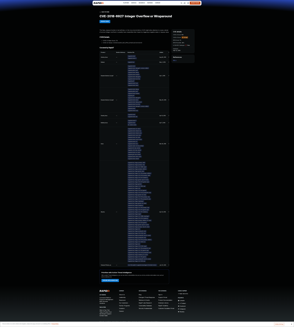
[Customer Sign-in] (188, 3)
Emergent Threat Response (147, 297)
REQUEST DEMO (105, 21)
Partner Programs (124, 305)
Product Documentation (165, 300)
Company (157, 3)
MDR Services (104, 301)
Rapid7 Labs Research (145, 303)
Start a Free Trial (104, 310)
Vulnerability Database (145, 305)
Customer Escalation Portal (166, 308)
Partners (150, 3)
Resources (142, 3)
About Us (122, 294)
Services (133, 3)
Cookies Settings (279, 324)
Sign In (160, 294)
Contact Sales (104, 315)
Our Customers (123, 303)
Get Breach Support (105, 314)
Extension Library (163, 303)
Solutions (102, 303)
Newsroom (122, 300)
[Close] (291, 324)
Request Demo (195, 3)
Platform (126, 3)
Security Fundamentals (145, 308)
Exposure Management (106, 299)
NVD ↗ (175, 60)
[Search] (181, 3)
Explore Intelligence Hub (110, 280)
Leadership (122, 297)
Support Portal (162, 297)
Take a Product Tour (106, 312)
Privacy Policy (54, 323)
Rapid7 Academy (163, 305)
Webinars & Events (144, 300)
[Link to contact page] (184, 3)
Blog (140, 294)
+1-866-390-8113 (183, 293)
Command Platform (105, 297)
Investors (122, 308)
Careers (121, 311)
